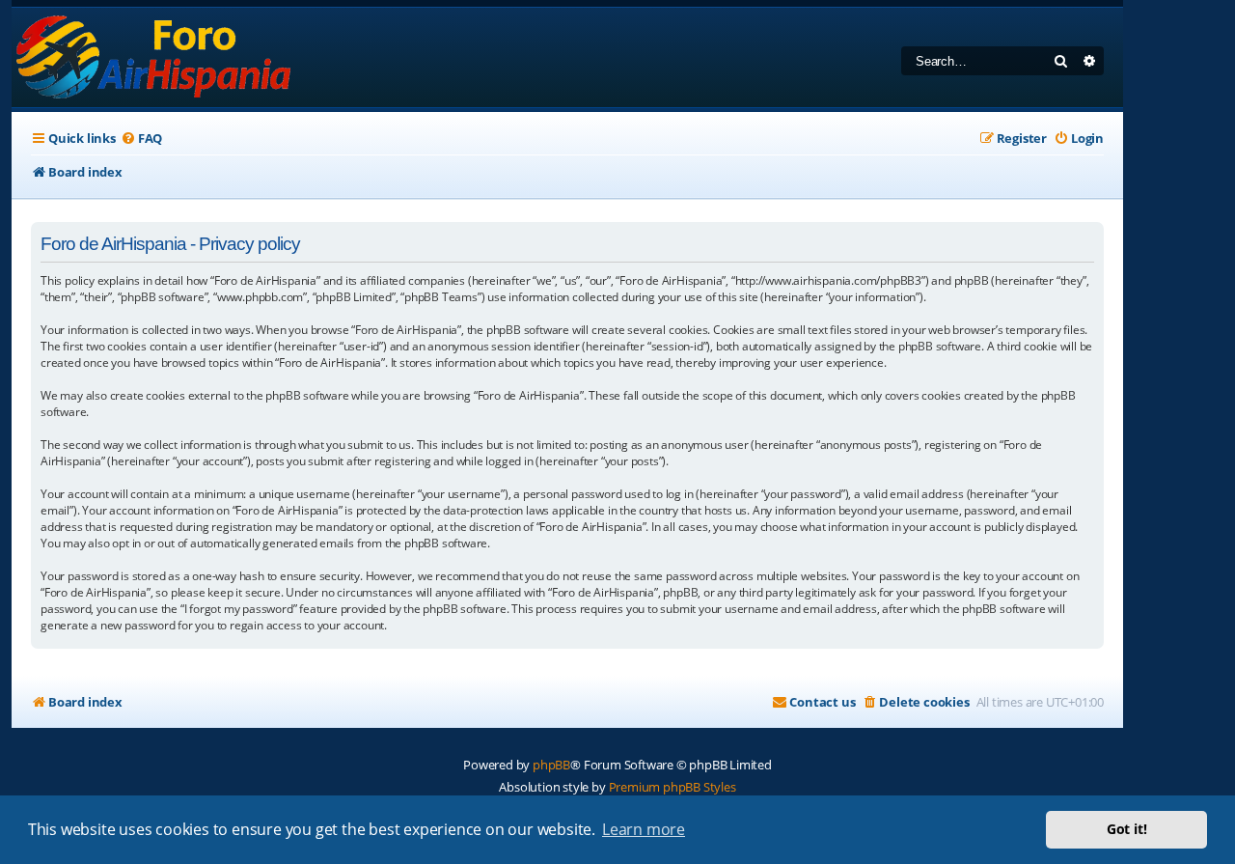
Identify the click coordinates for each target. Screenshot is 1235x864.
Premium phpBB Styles (672, 786)
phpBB (551, 764)
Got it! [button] (1127, 829)
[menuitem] (141, 139)
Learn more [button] (643, 829)
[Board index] (155, 57)
